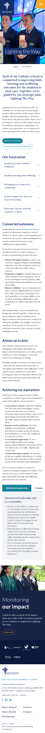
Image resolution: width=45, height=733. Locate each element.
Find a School (9, 707)
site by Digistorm (7, 729)
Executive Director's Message (17, 147)
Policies (12, 724)
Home (16, 66)
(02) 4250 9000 (8, 691)
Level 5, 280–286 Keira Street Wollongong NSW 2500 (22, 688)
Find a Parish (9, 711)
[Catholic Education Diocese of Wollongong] (7, 7)
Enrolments (8, 716)
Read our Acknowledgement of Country (20, 680)
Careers (27, 707)
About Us (5, 724)
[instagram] (6, 700)
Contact (27, 711)
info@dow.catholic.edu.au (25, 691)
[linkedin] (10, 700)
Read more (9, 632)
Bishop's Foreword (12, 141)
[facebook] (2, 700)
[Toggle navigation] (41, 4)
